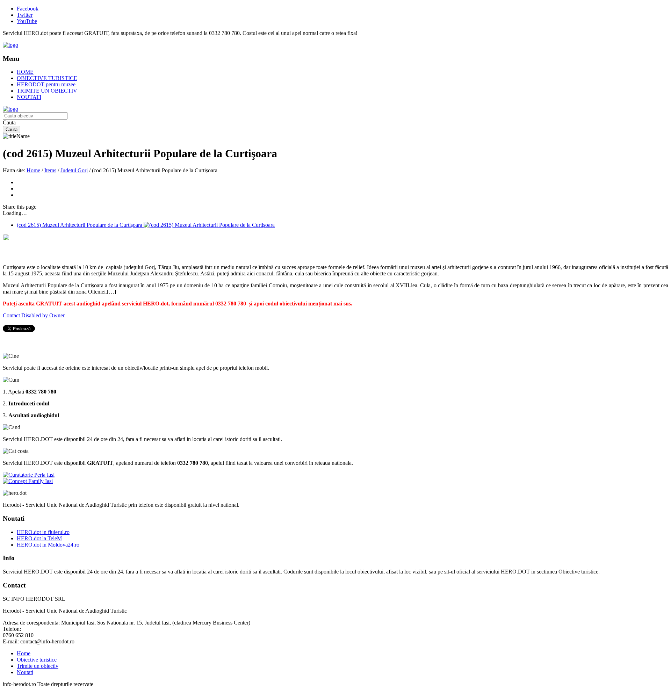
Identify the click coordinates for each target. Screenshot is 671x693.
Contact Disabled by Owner (34, 315)
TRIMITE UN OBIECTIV (47, 91)
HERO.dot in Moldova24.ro (48, 545)
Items (50, 170)
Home (33, 170)
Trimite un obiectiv (37, 666)
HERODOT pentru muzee (46, 84)
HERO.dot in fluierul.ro (43, 532)
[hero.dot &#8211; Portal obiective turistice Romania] (10, 45)
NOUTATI (29, 97)
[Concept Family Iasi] (28, 481)
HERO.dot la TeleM (39, 538)
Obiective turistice (37, 660)
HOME (25, 72)
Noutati (25, 672)
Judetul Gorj (74, 170)
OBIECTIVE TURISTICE (47, 78)
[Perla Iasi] (29, 475)
